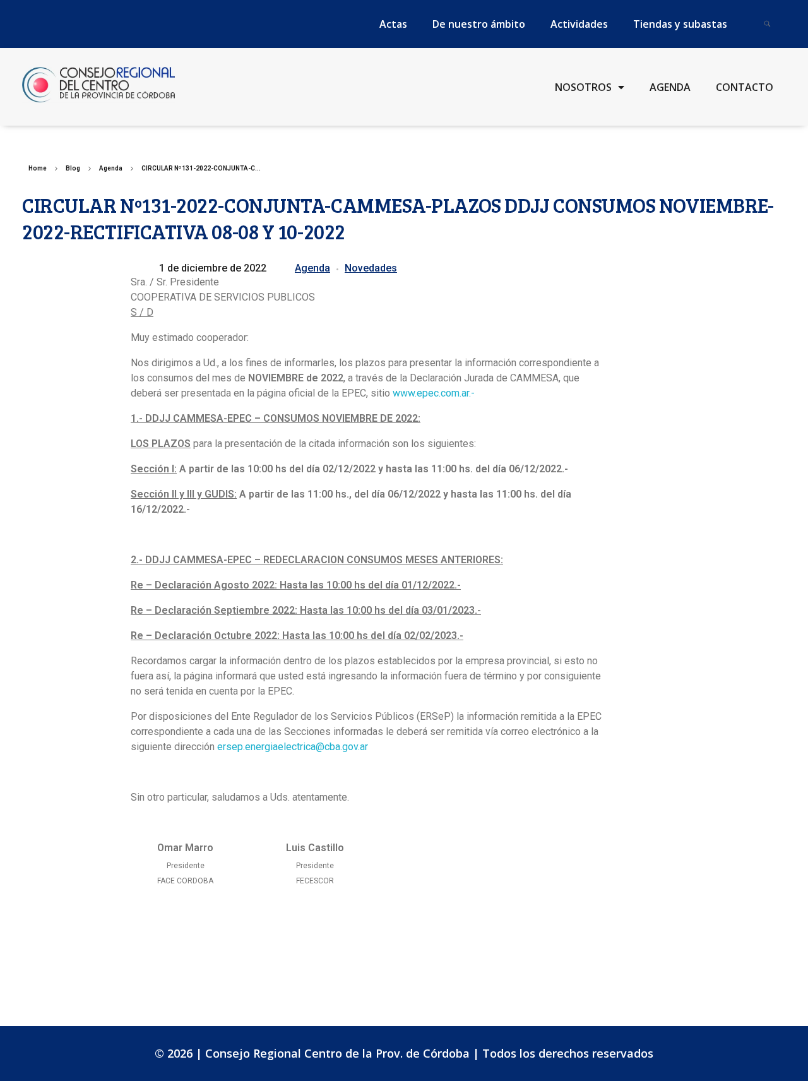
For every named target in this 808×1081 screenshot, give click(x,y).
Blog (73, 168)
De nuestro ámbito (478, 24)
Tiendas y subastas (680, 24)
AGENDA (670, 87)
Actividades (579, 24)
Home (37, 168)
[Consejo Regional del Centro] (98, 84)
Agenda (110, 168)
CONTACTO (744, 87)
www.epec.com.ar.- (434, 393)
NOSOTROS (583, 87)
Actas (393, 24)
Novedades (371, 268)
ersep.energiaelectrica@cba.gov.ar (292, 747)
